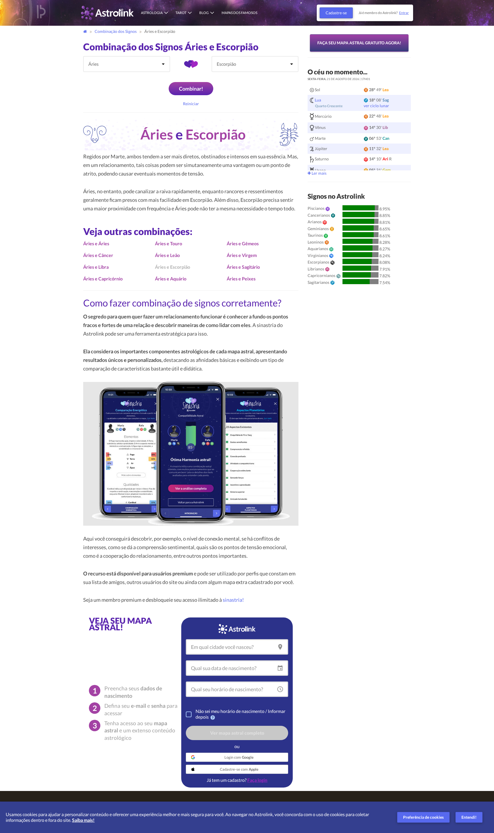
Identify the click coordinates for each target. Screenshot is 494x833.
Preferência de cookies (423, 817)
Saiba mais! (83, 820)
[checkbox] (189, 714)
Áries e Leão (167, 255)
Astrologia (152, 13)
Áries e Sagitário (243, 267)
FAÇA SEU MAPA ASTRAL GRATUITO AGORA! (359, 42)
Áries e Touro (168, 243)
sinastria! (233, 600)
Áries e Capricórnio (103, 278)
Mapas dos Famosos (239, 13)
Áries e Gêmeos (243, 243)
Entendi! (469, 817)
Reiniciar (191, 103)
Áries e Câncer (98, 255)
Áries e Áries (96, 243)
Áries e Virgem (242, 255)
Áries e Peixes (241, 278)
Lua (318, 99)
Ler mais (318, 173)
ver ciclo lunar (376, 105)
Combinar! (191, 88)
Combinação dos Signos (116, 31)
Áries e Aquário (170, 278)
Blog (204, 13)
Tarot (181, 13)
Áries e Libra (96, 267)
